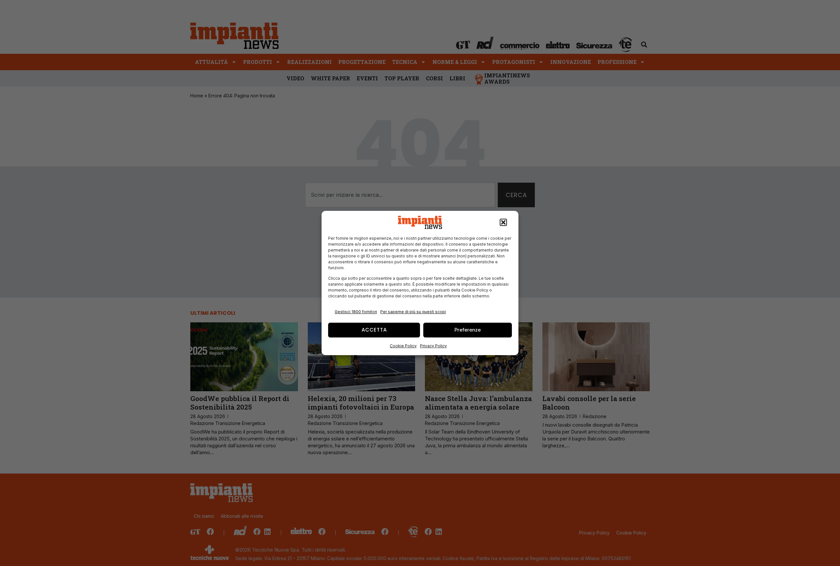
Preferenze (467, 330)
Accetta (374, 329)
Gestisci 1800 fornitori (356, 311)
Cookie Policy (403, 345)
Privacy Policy (433, 345)
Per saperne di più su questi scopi (413, 311)
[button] (503, 222)
